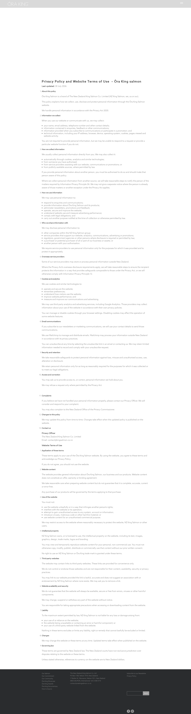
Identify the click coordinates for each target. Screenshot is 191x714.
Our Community (47, 679)
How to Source (47, 689)
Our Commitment (48, 676)
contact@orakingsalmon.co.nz (80, 683)
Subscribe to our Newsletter (136, 673)
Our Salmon (46, 673)
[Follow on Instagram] (132, 711)
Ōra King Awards (47, 684)
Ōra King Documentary (50, 686)
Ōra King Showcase (48, 681)
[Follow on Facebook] (128, 711)
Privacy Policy (131, 676)
